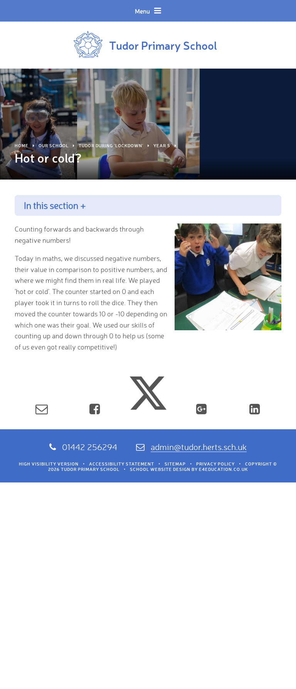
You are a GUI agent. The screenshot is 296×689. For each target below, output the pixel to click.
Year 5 (161, 145)
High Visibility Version (49, 464)
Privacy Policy (215, 464)
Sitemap (175, 464)
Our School (54, 145)
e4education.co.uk (223, 469)
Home (22, 145)
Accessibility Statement (121, 464)
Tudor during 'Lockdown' (111, 145)
